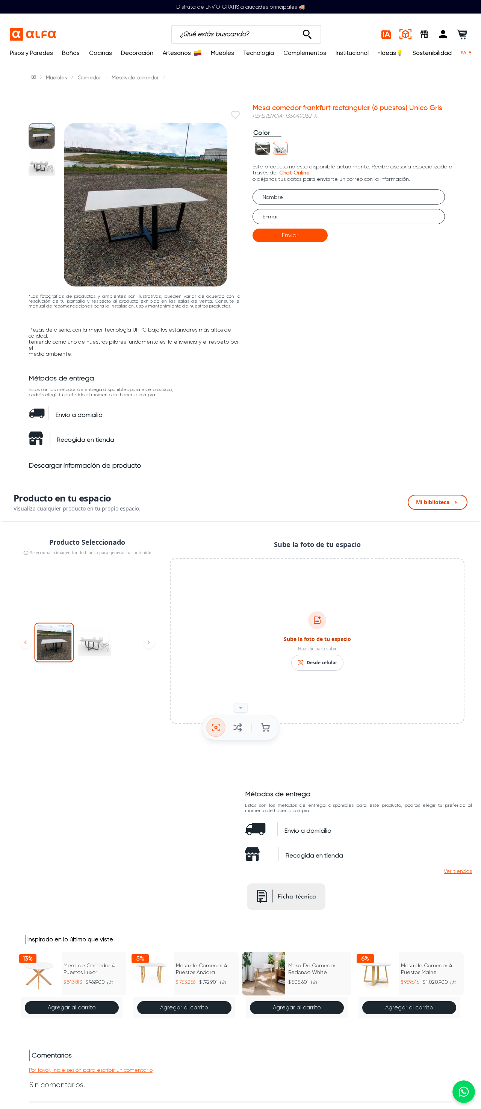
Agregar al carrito (72, 1007)
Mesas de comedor (135, 77)
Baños (71, 53)
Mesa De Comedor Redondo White (312, 968)
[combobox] (246, 34)
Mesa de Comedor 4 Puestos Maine (426, 968)
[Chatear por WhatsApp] (463, 1091)
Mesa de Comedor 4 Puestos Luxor (89, 968)
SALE (466, 52)
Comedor (89, 77)
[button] (443, 34)
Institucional (352, 53)
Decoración (137, 53)
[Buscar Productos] (307, 32)
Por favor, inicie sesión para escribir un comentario (91, 1070)
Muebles (222, 53)
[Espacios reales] (405, 34)
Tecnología (258, 53)
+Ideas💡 (390, 53)
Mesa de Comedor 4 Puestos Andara (201, 968)
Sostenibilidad (432, 53)
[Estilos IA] (386, 34)
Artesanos (177, 53)
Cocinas (100, 53)
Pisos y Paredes (31, 53)
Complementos (304, 53)
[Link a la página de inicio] (34, 77)
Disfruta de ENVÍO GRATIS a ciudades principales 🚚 (240, 7)
